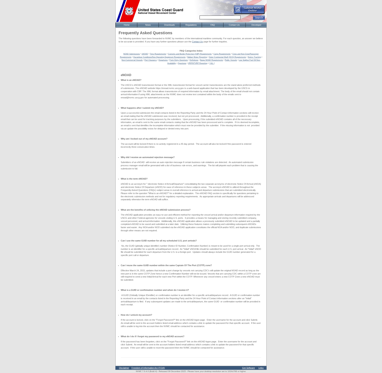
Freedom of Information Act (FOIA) (148, 368)
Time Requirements (158, 54)
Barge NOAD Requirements (211, 60)
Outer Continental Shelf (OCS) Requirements (227, 57)
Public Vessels (231, 60)
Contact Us (197, 41)
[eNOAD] (249, 14)
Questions (182, 63)
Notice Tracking (254, 57)
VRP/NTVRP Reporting (197, 63)
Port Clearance (150, 60)
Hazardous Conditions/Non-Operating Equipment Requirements (159, 57)
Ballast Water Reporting (197, 57)
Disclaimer (124, 368)
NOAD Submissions (131, 54)
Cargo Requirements (222, 54)
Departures (163, 60)
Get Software (248, 368)
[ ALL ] (212, 63)
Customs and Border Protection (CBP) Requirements (190, 54)
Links (261, 368)
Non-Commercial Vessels (132, 60)
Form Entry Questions (179, 60)
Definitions (194, 60)
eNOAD (145, 54)
